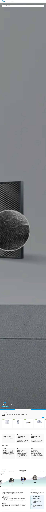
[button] (8, 1)
